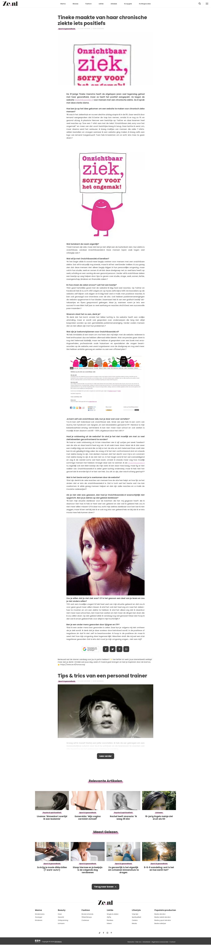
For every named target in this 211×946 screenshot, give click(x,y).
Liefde (101, 4)
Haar (60, 914)
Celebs (135, 920)
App (126, 649)
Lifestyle (114, 4)
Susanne (100, 29)
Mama (63, 4)
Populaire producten (165, 910)
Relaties (110, 920)
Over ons (138, 942)
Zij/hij (109, 917)
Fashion (88, 4)
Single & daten (112, 914)
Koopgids (128, 4)
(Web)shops (87, 917)
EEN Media (58, 942)
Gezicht (61, 917)
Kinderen (38, 920)
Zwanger (38, 917)
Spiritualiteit (136, 917)
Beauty (75, 4)
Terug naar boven (104, 886)
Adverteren (146, 942)
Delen (106, 649)
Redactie (131, 942)
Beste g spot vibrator (162, 920)
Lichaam (61, 923)
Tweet (113, 649)
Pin (119, 649)
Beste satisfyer (160, 923)
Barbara (100, 681)
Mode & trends (87, 914)
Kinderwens (39, 914)
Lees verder (105, 756)
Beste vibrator (160, 914)
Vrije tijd (135, 914)
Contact (172, 942)
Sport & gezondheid (66, 29)
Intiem (109, 923)
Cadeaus (85, 920)
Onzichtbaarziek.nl (84, 100)
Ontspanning (63, 920)
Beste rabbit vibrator (162, 917)
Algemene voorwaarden (160, 942)
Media (134, 923)
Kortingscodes (145, 4)
